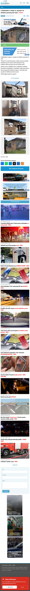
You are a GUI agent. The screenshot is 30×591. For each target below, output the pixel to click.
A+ (27, 16)
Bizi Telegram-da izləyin (16, 168)
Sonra (22, 587)
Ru (24, 2)
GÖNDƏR (6, 491)
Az (21, 2)
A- (24, 16)
